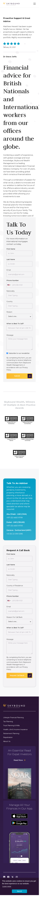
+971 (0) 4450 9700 (14, 526)
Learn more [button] (6, 886)
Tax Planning (8, 721)
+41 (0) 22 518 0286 (14, 534)
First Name (10, 249)
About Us (6, 741)
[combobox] (9, 285)
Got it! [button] (19, 891)
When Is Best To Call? (15, 324)
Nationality (10, 291)
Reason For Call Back (14, 617)
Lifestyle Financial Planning (13, 718)
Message (9, 335)
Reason (9, 312)
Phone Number (12, 280)
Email (8, 270)
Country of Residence (14, 586)
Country (9, 301)
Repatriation (8, 737)
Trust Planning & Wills (11, 725)
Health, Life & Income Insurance (15, 729)
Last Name (10, 259)
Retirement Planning (11, 733)
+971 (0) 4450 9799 (14, 518)
